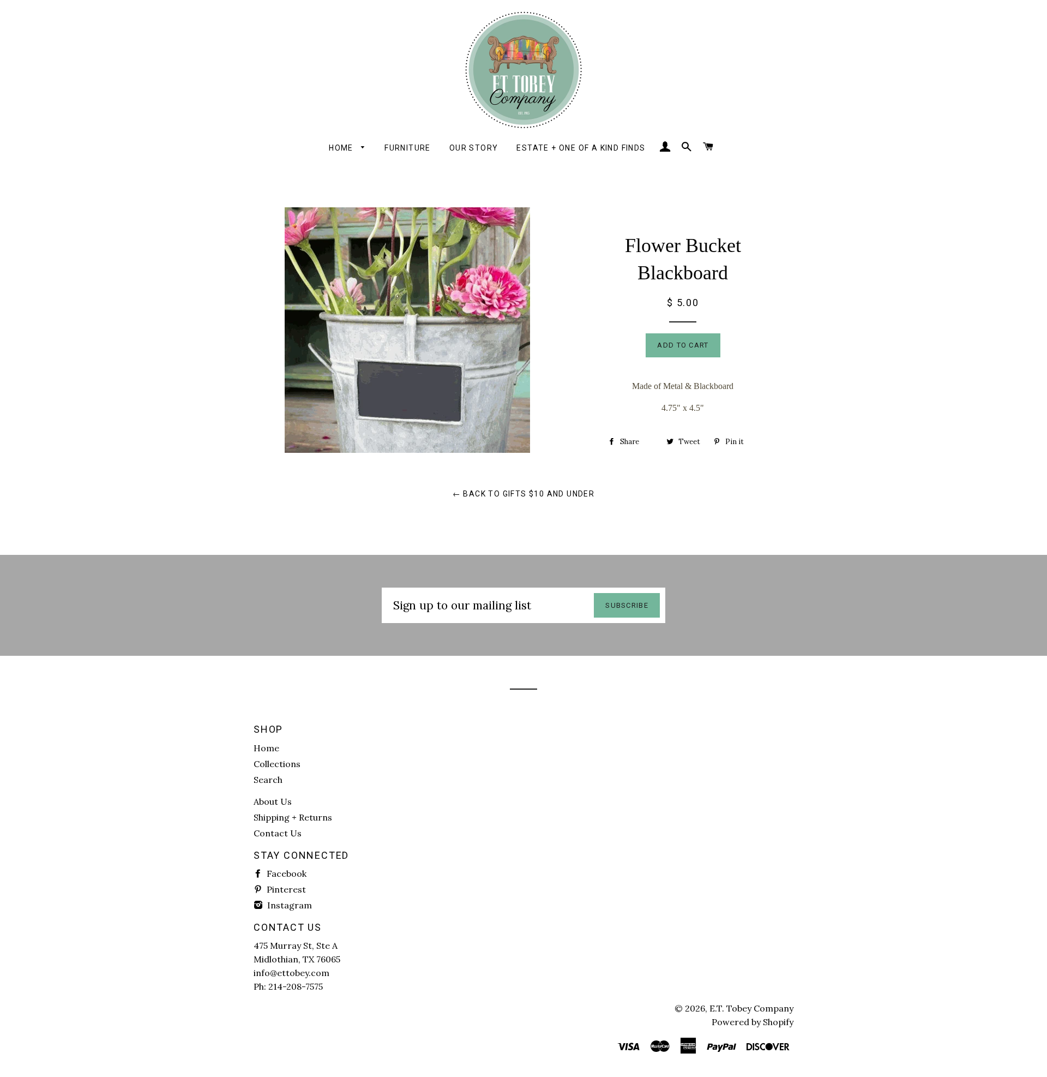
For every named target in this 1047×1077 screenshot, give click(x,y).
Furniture (407, 147)
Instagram (288, 905)
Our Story (473, 147)
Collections (277, 763)
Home (342, 147)
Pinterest (285, 889)
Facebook (285, 873)
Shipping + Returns (293, 817)
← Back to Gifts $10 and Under (524, 493)
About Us (273, 801)
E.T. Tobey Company (751, 1008)
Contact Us (278, 833)
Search (268, 779)
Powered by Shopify (752, 1021)
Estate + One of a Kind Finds (580, 147)
